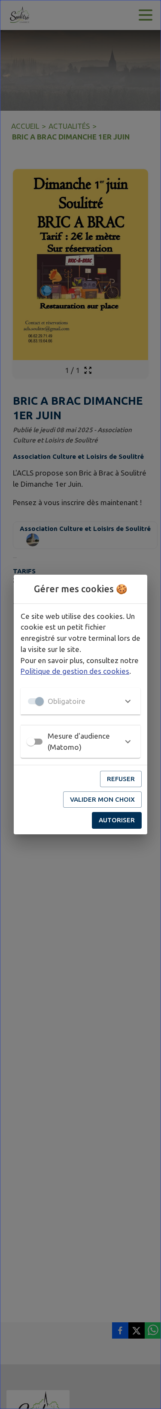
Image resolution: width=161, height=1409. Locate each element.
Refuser (121, 778)
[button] (80, 701)
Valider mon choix (102, 799)
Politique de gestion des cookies (75, 671)
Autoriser (117, 820)
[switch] (31, 741)
